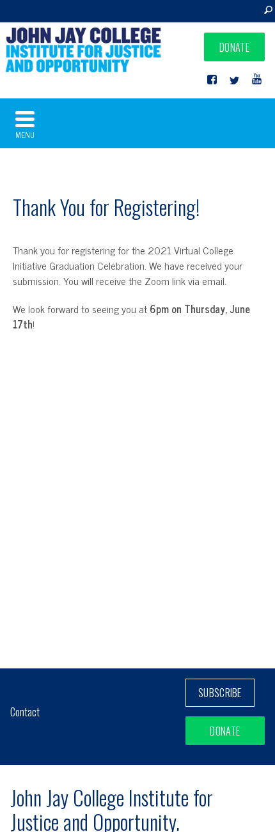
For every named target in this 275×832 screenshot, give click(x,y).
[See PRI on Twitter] (234, 80)
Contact (25, 712)
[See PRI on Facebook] (212, 80)
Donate (234, 47)
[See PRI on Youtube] (257, 80)
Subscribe (220, 692)
